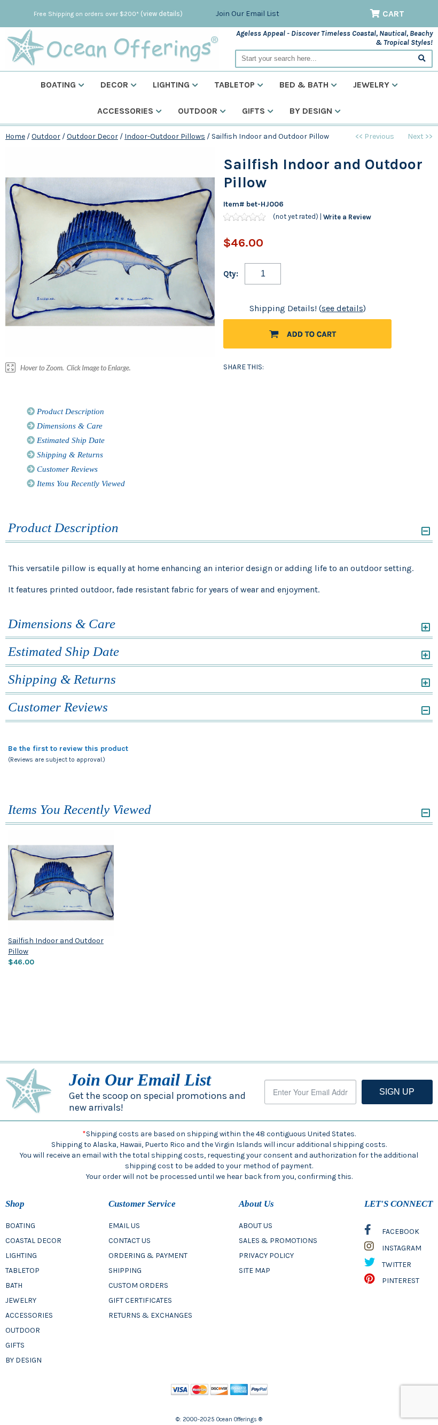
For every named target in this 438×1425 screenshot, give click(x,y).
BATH (13, 1285)
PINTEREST (399, 1280)
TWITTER (395, 1264)
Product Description (69, 411)
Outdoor (197, 111)
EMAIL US (124, 1225)
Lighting (171, 85)
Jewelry (371, 85)
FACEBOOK (399, 1231)
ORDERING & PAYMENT (147, 1255)
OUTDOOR (22, 1330)
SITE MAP (254, 1270)
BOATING (20, 1225)
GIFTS (15, 1345)
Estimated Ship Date (70, 440)
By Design (311, 111)
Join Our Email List (247, 13)
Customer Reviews (66, 469)
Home (15, 136)
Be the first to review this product (68, 748)
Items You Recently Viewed (80, 483)
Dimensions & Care (69, 426)
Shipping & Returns (69, 454)
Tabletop (234, 85)
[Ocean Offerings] (112, 47)
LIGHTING (21, 1255)
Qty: (230, 274)
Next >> (420, 136)
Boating (58, 85)
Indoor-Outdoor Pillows (164, 136)
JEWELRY (20, 1300)
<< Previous (374, 136)
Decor (114, 85)
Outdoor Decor (92, 136)
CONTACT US (129, 1240)
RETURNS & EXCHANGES (150, 1315)
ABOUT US (255, 1225)
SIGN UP (396, 1091)
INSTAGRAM (400, 1248)
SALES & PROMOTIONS (278, 1240)
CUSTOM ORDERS (138, 1285)
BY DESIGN (23, 1360)
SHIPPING (125, 1270)
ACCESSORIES (29, 1315)
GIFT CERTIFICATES (140, 1300)
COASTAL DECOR (33, 1240)
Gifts (253, 111)
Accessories (125, 111)
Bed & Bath (303, 85)
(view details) (161, 14)
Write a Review (347, 217)
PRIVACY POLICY (266, 1255)
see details (342, 308)
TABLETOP (22, 1270)
